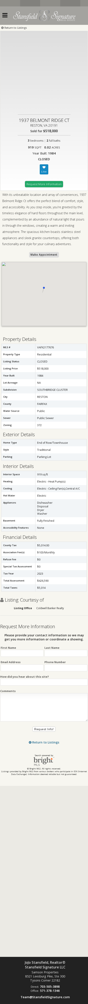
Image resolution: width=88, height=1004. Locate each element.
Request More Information (44, 184)
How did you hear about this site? (24, 677)
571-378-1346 (50, 991)
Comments (8, 691)
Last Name (51, 648)
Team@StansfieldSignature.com (45, 997)
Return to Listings (15, 28)
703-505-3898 (50, 987)
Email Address (11, 662)
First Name (8, 648)
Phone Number (55, 662)
